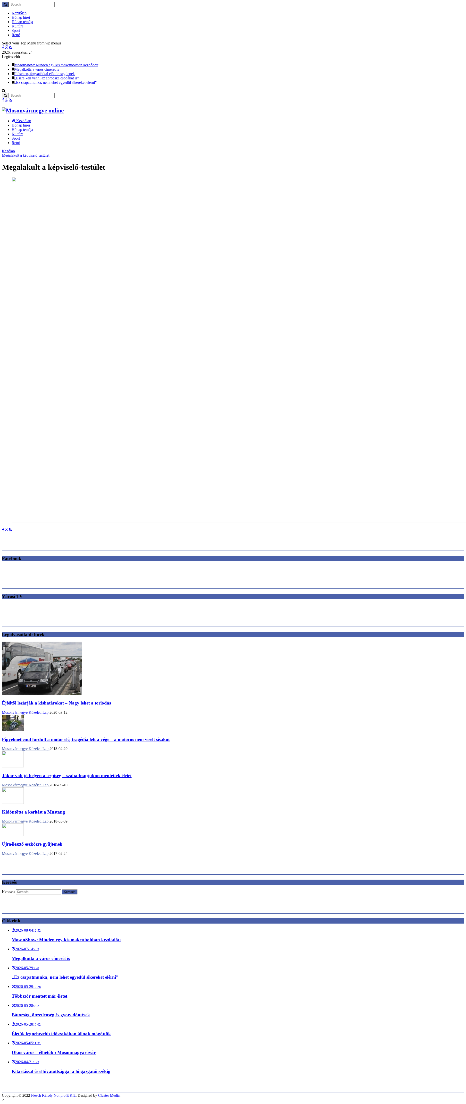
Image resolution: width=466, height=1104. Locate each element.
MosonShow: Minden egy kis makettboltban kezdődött (56, 65)
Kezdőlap (19, 13)
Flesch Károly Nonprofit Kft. (53, 1095)
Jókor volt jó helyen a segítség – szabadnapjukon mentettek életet (67, 775)
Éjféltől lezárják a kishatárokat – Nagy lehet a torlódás (56, 702)
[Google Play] (6, 47)
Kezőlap (8, 151)
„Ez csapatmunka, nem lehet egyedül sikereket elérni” (55, 82)
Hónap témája (22, 22)
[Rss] (10, 47)
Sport (16, 30)
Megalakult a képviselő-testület (25, 155)
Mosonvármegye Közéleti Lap (26, 712)
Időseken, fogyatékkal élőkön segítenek (44, 74)
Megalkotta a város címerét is (36, 69)
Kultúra (17, 26)
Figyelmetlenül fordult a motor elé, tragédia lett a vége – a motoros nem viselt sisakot (86, 739)
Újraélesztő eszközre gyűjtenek (32, 844)
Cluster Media (109, 1095)
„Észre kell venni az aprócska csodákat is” (46, 78)
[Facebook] (3, 47)
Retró (16, 35)
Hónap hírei (21, 17)
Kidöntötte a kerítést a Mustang (33, 812)
